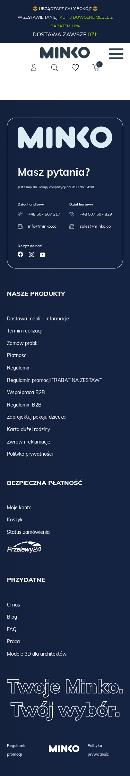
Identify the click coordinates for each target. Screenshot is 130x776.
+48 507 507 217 (44, 214)
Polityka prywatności (30, 454)
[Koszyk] (96, 72)
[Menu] (116, 53)
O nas (13, 605)
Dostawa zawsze (65, 34)
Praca (13, 641)
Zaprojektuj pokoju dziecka (36, 417)
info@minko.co (42, 226)
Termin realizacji (24, 331)
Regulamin (19, 368)
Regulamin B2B (24, 405)
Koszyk (15, 520)
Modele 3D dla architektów (37, 654)
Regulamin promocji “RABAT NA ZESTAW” (54, 380)
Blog (12, 617)
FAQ (12, 629)
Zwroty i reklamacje (28, 442)
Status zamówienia (28, 532)
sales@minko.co (95, 226)
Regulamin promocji (16, 750)
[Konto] (34, 72)
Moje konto (19, 507)
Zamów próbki (22, 343)
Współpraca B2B (26, 392)
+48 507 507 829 (96, 214)
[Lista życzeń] (75, 72)
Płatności (17, 355)
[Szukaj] (55, 67)
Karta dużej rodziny (28, 429)
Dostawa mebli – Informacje (38, 319)
